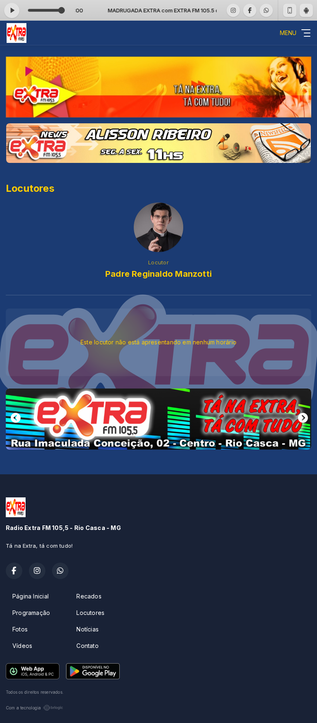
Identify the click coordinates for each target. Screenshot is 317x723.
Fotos (20, 629)
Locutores (90, 612)
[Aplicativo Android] (306, 10)
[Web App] (289, 10)
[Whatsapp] (266, 10)
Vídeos (22, 645)
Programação (31, 612)
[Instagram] (233, 10)
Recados (88, 596)
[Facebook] (249, 10)
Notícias (87, 629)
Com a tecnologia (23, 707)
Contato (87, 645)
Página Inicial (30, 596)
